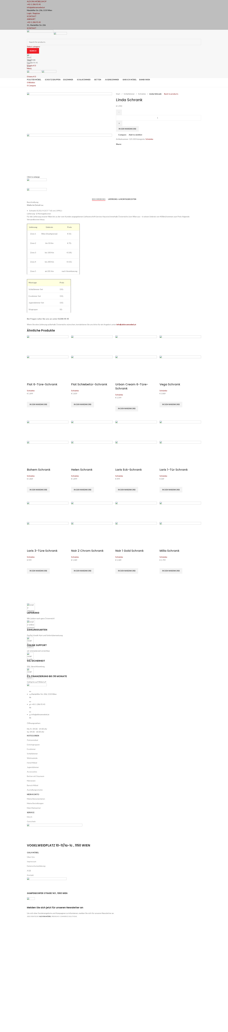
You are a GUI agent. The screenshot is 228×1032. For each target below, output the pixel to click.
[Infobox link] (114, 460)
